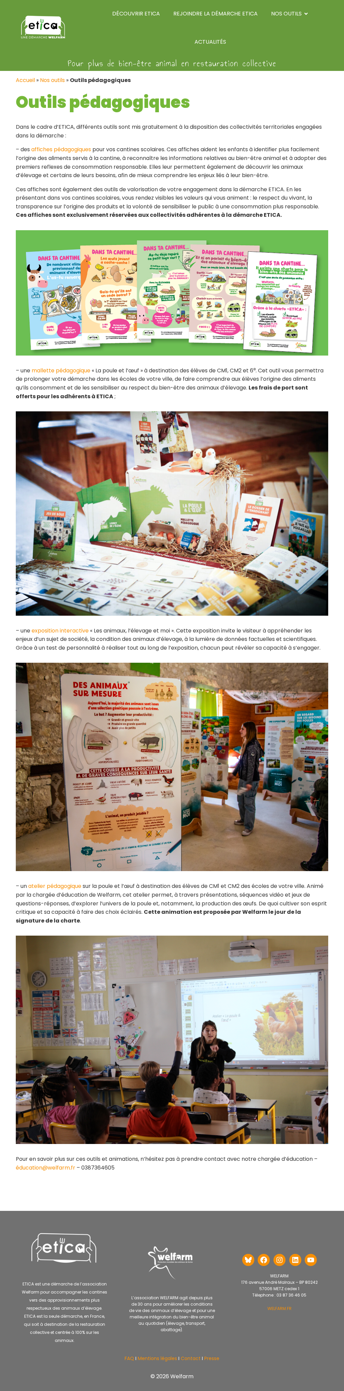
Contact (190, 1358)
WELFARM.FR (279, 1308)
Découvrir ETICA (136, 13)
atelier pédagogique (54, 886)
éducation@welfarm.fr (45, 1168)
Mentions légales (157, 1358)
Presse (211, 1358)
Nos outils (52, 80)
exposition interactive (60, 631)
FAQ (129, 1358)
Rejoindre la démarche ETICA (215, 13)
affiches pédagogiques (61, 149)
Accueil (25, 80)
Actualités (210, 42)
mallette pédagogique (61, 370)
